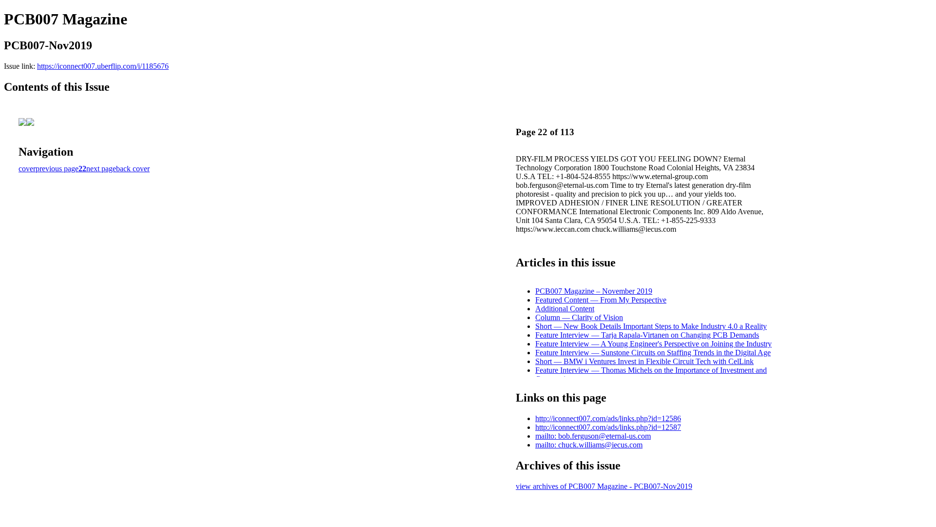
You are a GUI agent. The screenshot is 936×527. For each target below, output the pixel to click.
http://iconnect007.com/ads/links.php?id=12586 (608, 418)
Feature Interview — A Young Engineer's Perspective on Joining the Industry (653, 344)
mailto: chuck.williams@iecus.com (589, 445)
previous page (57, 168)
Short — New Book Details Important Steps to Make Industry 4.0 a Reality (651, 326)
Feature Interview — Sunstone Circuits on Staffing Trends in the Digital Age (653, 352)
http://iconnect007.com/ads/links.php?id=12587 (608, 427)
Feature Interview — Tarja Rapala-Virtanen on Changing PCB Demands (647, 335)
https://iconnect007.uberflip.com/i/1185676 (103, 66)
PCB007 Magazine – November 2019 (593, 291)
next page (101, 168)
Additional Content (564, 308)
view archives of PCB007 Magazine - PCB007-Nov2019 (604, 486)
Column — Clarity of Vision (579, 317)
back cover (133, 168)
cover (27, 168)
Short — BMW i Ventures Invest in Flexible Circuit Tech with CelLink (644, 361)
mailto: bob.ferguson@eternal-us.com (593, 436)
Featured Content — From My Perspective (600, 300)
